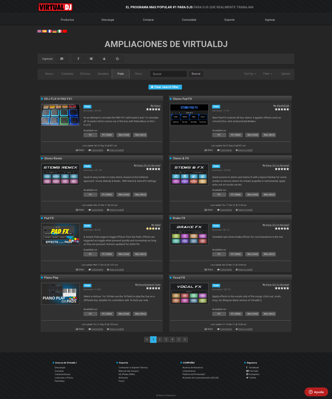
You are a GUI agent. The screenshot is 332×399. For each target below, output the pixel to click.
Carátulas (67, 73)
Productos (67, 19)
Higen (157, 105)
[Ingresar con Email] (62, 58)
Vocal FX (179, 277)
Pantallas (60, 381)
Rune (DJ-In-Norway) (148, 165)
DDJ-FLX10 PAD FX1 (58, 99)
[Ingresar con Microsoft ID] (91, 58)
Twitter (252, 377)
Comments (97, 150)
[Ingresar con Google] (117, 58)
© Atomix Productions (166, 395)
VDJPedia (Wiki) (127, 374)
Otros (138, 73)
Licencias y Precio (64, 377)
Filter (266, 73)
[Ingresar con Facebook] (78, 58)
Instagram (254, 374)
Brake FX (179, 218)
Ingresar (270, 19)
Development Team (149, 284)
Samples (103, 73)
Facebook (253, 367)
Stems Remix (53, 158)
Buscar (196, 73)
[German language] (54, 31)
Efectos (85, 73)
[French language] (49, 31)
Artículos (123, 377)
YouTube (253, 371)
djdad (157, 225)
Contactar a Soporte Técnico (133, 367)
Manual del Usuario (129, 371)
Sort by (249, 73)
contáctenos (189, 371)
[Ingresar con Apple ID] (104, 58)
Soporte (229, 19)
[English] (39, 31)
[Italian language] (59, 31)
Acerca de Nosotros (193, 367)
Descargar (108, 19)
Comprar (148, 19)
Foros (121, 381)
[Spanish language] (44, 31)
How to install (117, 150)
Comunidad (189, 19)
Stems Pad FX (182, 99)
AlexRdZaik (283, 105)
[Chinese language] (65, 31)
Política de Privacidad (194, 374)
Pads (121, 73)
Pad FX (49, 218)
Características (62, 374)
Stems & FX (181, 158)
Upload (285, 73)
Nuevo (49, 73)
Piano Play (51, 277)
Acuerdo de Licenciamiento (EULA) (201, 377)
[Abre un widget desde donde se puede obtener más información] (316, 392)
